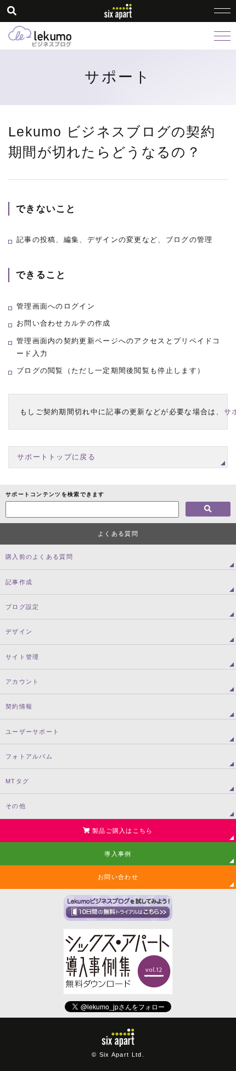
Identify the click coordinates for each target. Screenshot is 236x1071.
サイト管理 (22, 656)
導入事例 (117, 853)
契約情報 (18, 706)
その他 (15, 806)
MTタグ (17, 781)
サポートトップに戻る (56, 457)
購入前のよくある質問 (39, 556)
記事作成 (18, 582)
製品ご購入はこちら (121, 830)
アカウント (22, 681)
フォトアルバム (29, 756)
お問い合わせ (118, 877)
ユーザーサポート (32, 731)
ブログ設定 (22, 606)
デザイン (18, 631)
